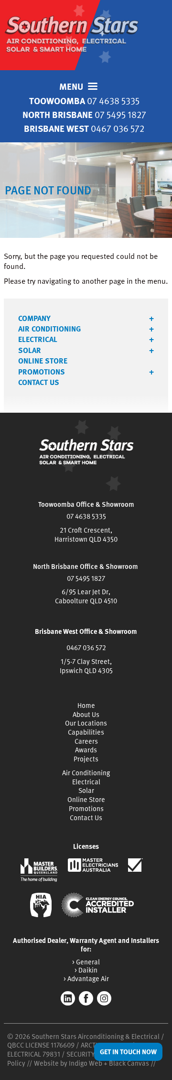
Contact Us (38, 382)
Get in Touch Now (128, 1052)
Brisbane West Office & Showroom (86, 631)
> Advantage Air (86, 978)
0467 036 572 (86, 647)
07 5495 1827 (86, 578)
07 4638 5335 (86, 516)
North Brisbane (84, 114)
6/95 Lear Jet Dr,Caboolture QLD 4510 (86, 596)
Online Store (42, 360)
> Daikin (86, 970)
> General (86, 962)
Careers (86, 741)
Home (86, 705)
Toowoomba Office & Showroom (86, 504)
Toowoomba (84, 100)
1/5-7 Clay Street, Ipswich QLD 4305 (86, 665)
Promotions (41, 371)
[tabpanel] (86, 190)
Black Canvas (129, 1063)
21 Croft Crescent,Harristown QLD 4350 (86, 534)
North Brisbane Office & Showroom (85, 566)
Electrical (37, 339)
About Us (86, 714)
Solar (29, 350)
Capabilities (86, 732)
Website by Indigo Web (69, 1063)
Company (34, 318)
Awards (86, 750)
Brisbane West (84, 128)
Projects (86, 759)
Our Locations (86, 723)
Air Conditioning (49, 328)
